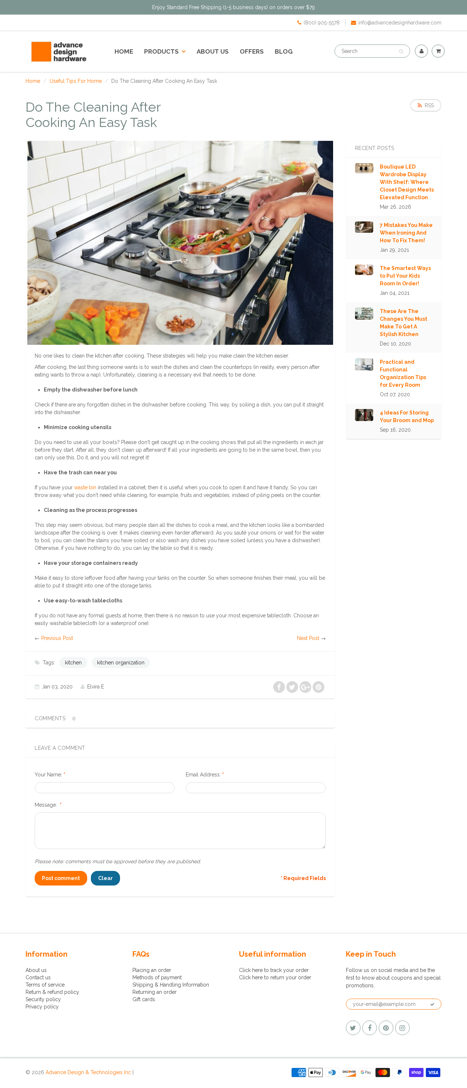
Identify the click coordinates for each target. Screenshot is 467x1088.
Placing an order (151, 970)
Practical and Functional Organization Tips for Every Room (403, 373)
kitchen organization (120, 662)
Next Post (308, 638)
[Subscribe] (432, 1004)
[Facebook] (369, 1028)
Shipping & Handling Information (170, 985)
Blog (284, 51)
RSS (429, 105)
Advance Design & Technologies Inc (88, 1072)
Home (124, 51)
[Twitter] (353, 1028)
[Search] (401, 51)
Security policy (43, 999)
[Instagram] (402, 1028)
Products (161, 51)
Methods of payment (157, 977)
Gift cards (143, 999)
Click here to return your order (275, 977)
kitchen (73, 662)
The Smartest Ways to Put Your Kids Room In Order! (405, 275)
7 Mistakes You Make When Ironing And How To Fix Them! (406, 232)
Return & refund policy (52, 992)
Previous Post (57, 638)
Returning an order (154, 992)
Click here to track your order (274, 970)
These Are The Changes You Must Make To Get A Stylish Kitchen (403, 322)
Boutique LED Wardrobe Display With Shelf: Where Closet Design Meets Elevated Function (407, 182)
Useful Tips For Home (76, 81)
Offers (252, 51)
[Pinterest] (386, 1028)
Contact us (38, 977)
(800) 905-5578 (322, 23)
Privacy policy (42, 1007)
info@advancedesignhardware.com (399, 23)
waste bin (85, 487)
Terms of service (45, 985)
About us (213, 51)
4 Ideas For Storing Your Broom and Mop (407, 416)
